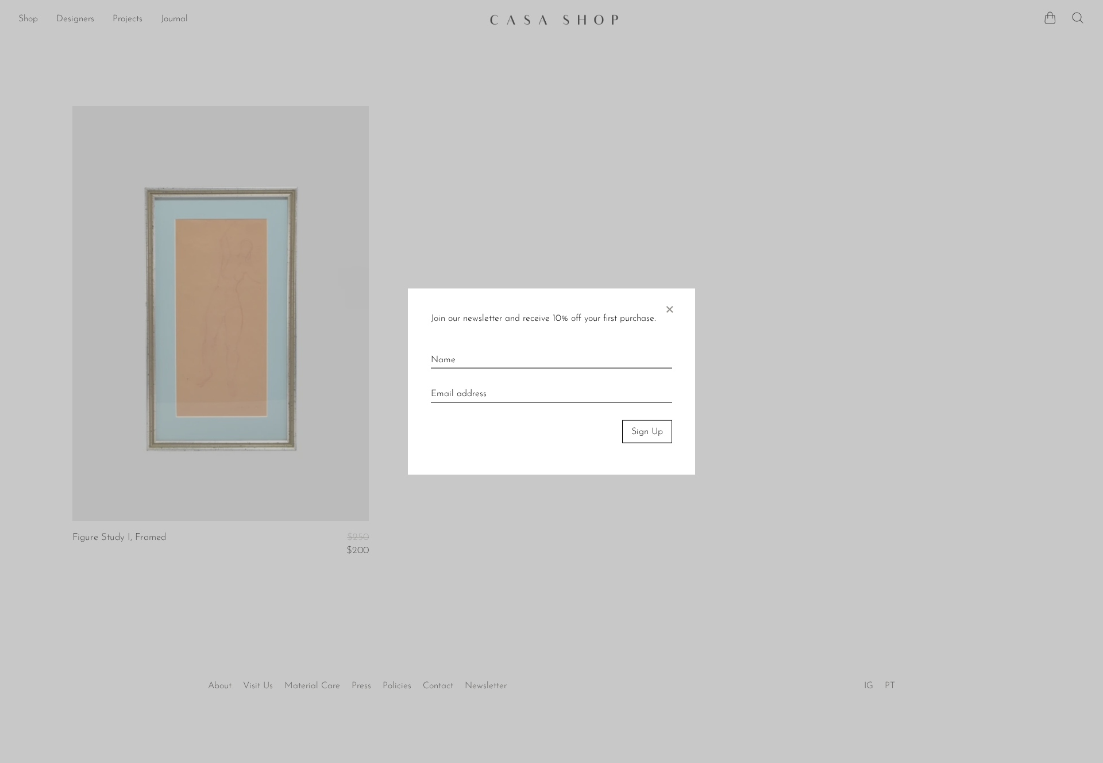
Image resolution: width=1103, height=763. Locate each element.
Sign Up (647, 431)
